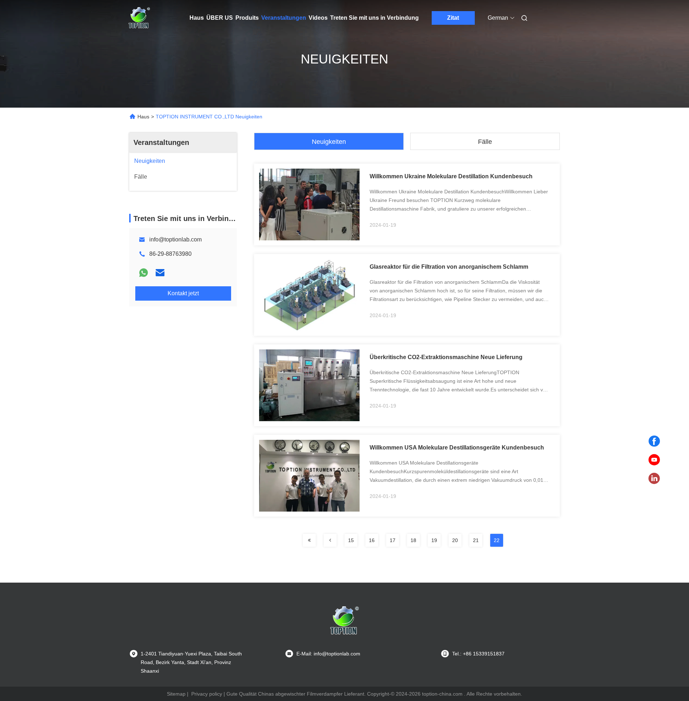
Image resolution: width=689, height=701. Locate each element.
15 (351, 540)
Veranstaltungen (283, 18)
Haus (196, 18)
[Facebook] (654, 441)
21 (476, 540)
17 (392, 540)
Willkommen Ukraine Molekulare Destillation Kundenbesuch (451, 176)
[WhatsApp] (143, 272)
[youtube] (654, 459)
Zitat (453, 18)
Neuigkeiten (329, 141)
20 (455, 540)
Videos (318, 18)
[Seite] (309, 540)
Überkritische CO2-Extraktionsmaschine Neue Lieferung (446, 357)
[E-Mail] (160, 272)
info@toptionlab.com (175, 239)
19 (434, 540)
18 (413, 540)
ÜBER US (219, 18)
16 (372, 540)
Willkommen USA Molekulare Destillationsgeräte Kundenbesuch (457, 447)
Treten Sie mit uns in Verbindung (374, 18)
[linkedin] (654, 478)
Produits (247, 18)
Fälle (485, 141)
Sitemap (176, 694)
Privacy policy (206, 694)
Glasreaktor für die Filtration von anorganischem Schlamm (449, 267)
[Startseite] (139, 18)
